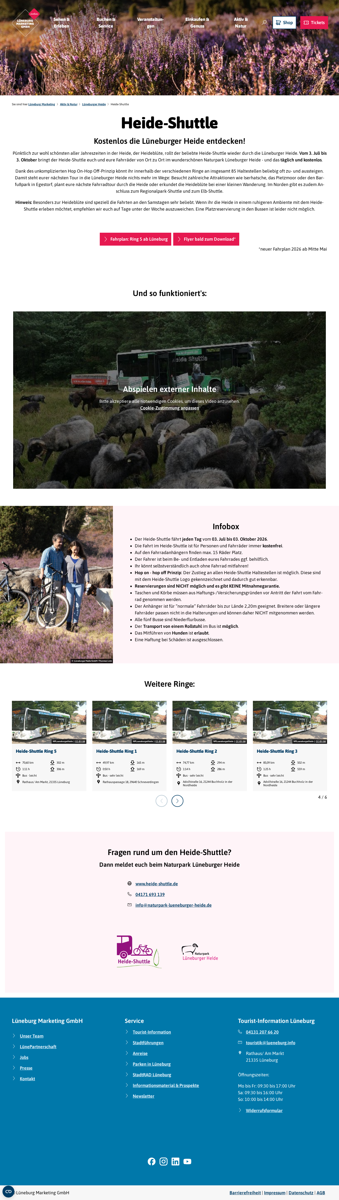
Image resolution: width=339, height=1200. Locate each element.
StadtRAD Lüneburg (152, 1074)
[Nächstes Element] (177, 801)
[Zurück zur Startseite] (26, 22)
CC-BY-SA (80, 742)
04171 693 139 (150, 894)
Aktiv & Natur (241, 23)
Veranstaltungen (150, 23)
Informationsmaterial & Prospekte (166, 1085)
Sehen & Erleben (61, 23)
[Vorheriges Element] (162, 801)
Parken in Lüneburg (152, 1064)
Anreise (140, 1053)
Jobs (24, 1057)
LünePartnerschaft (38, 1046)
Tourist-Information (152, 1032)
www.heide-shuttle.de (157, 883)
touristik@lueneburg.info (270, 1042)
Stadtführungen (148, 1042)
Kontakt (27, 1078)
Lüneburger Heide (94, 104)
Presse (26, 1068)
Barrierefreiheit (245, 1192)
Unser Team (31, 1036)
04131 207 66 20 (262, 1032)
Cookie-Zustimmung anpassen (169, 408)
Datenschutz (301, 1192)
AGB (321, 1192)
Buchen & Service (106, 23)
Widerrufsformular (264, 1110)
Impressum (274, 1192)
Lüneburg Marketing (41, 104)
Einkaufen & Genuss (197, 23)
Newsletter (143, 1096)
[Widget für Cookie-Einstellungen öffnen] (8, 1192)
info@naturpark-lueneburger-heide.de (174, 905)
